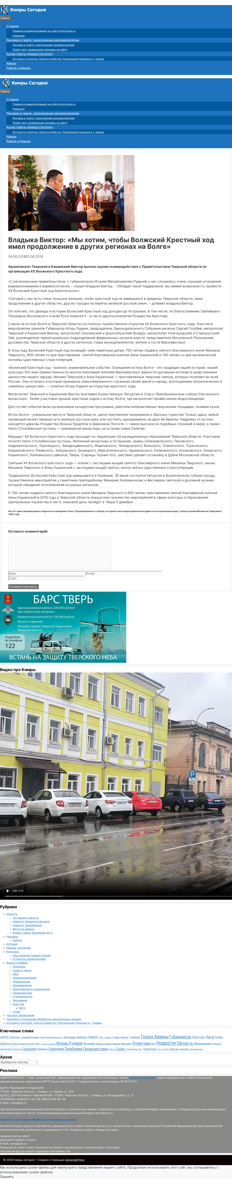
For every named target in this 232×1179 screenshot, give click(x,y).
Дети (210, 1037)
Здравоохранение (24, 977)
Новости (12, 914)
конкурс (184, 1049)
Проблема (73, 1048)
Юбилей (174, 1049)
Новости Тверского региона (31, 921)
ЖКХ (16, 974)
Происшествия (22, 993)
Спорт (17, 1011)
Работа (17, 940)
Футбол (165, 1049)
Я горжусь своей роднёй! (29, 959)
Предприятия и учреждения (31, 989)
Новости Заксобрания (27, 925)
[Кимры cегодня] (23, 13)
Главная (134, 1037)
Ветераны (70, 1037)
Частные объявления (20, 1015)
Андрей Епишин (30, 1037)
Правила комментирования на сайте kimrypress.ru (44, 31)
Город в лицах (22, 970)
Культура (18, 1004)
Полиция (29, 1049)
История (12, 944)
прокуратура (196, 1049)
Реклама (12, 936)
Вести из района (23, 929)
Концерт (126, 1043)
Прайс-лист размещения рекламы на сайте (40, 49)
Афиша (11, 63)
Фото (22, 1008)
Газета (107, 1037)
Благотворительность (51, 1037)
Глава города (120, 1037)
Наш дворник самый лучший (32, 955)
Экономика (20, 1000)
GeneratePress (74, 1159)
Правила (42, 1049)
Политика (19, 966)
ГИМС (101, 1037)
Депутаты (198, 1037)
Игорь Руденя (69, 1043)
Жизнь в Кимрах (17, 962)
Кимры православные (108, 1043)
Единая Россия (26, 1044)
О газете (12, 26)
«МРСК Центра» (10, 1037)
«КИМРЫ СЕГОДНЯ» (142, 1077)
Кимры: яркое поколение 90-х (33, 932)
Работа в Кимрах (18, 68)
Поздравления (22, 985)
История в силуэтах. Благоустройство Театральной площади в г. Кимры (58, 58)
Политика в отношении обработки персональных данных (43, 1019)
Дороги (5, 1043)
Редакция (19, 35)
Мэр (153, 1043)
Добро (219, 1037)
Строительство (23, 996)
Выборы (82, 1037)
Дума (14, 1043)
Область (185, 1043)
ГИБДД (93, 1037)
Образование (21, 981)
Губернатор (180, 1036)
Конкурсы (12, 951)
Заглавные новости (26, 917)
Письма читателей (18, 947)
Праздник (56, 1049)
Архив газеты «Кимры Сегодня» (29, 54)
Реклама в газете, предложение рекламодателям (42, 40)
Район (112, 1049)
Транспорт (150, 1049)
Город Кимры (155, 1036)
